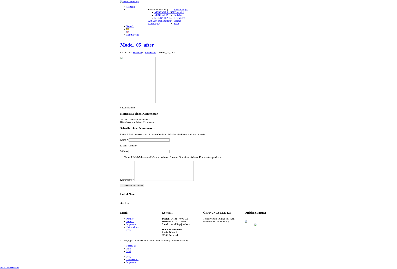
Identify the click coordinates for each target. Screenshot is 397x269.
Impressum (131, 224)
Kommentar (127, 180)
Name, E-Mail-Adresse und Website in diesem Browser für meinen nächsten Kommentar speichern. (172, 157)
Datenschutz (132, 227)
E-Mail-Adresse (129, 145)
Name (124, 140)
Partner (129, 218)
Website (124, 151)
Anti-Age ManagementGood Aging (159, 22)
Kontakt (130, 221)
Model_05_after (137, 45)
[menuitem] (201, 6)
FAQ (128, 230)
